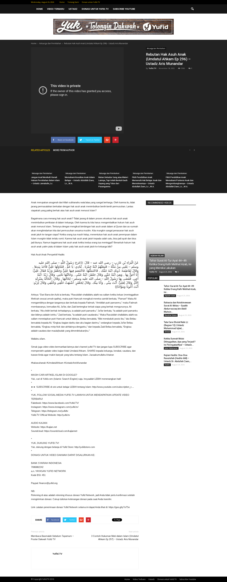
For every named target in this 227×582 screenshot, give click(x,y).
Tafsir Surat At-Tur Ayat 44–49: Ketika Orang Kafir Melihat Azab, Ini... (180, 289)
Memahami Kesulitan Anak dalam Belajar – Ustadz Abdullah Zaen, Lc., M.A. (80, 180)
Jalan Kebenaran (171, 348)
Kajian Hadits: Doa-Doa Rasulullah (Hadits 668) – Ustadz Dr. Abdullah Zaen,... (177, 358)
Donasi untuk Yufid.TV (91, 2)
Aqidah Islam (157, 256)
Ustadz (73, 8)
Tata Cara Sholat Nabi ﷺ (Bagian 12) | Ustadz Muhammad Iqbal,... (176, 325)
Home (62, 2)
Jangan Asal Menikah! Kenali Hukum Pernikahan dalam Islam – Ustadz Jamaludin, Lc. (45, 180)
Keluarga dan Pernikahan (156, 48)
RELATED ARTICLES (40, 150)
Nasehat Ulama (171, 315)
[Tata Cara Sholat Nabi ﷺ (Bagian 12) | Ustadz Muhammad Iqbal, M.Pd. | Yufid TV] (153, 326)
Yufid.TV (152, 68)
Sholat (167, 332)
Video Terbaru (55, 8)
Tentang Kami (73, 2)
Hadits (167, 365)
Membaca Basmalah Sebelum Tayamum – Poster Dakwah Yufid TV (52, 538)
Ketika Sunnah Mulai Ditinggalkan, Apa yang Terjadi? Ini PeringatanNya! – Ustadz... (179, 341)
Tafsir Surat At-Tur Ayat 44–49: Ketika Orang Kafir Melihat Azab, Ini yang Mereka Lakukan (170, 264)
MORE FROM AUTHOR (64, 150)
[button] (192, 9)
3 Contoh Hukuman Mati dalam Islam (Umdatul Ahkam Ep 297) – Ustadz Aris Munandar (115, 538)
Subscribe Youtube (124, 8)
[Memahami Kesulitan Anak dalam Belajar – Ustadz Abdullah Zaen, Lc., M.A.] (80, 164)
